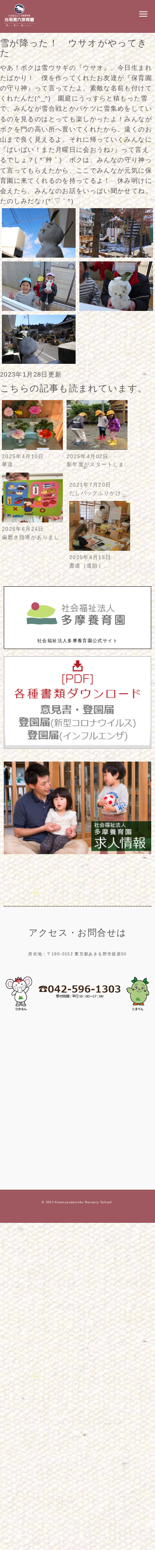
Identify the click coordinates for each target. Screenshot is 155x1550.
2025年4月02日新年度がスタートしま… (98, 461)
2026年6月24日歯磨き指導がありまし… (33, 533)
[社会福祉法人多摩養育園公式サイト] (77, 633)
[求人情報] (77, 852)
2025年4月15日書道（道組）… (90, 562)
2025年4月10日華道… (23, 461)
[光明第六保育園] (19, 26)
